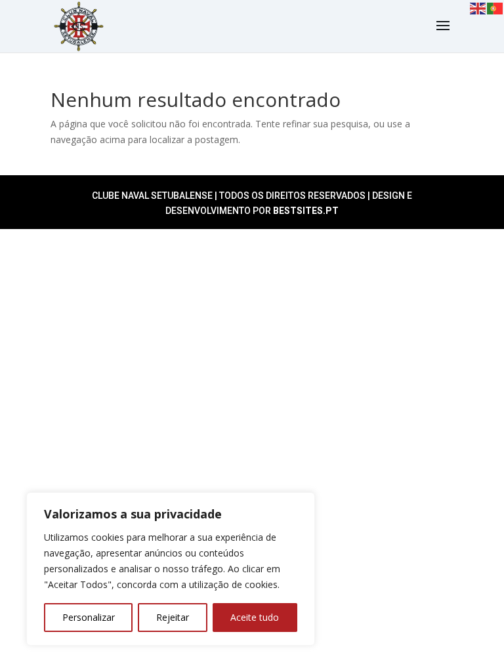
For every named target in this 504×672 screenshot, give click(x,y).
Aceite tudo (254, 617)
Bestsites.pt (306, 210)
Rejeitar (172, 617)
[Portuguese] (495, 7)
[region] (170, 569)
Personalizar (88, 617)
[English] (478, 7)
